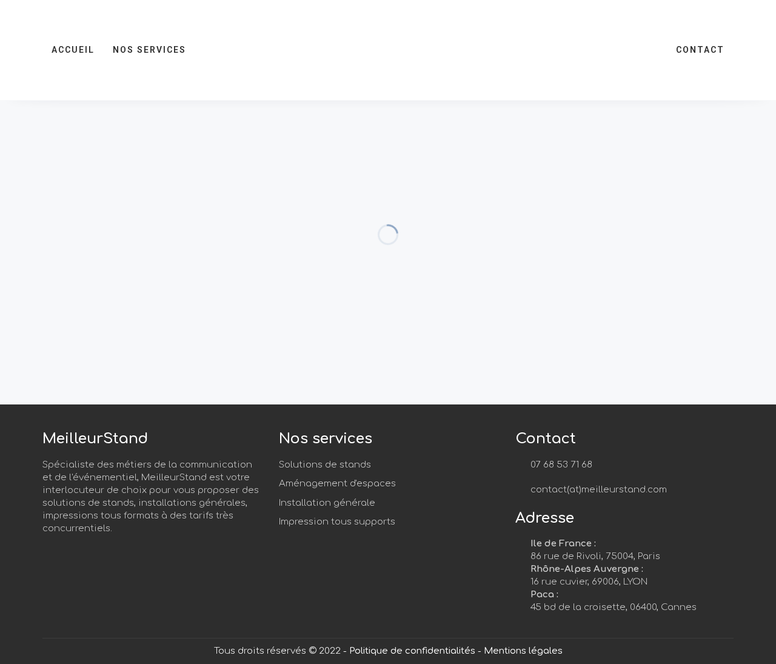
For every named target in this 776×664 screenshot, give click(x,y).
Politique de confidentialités (412, 651)
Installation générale (327, 503)
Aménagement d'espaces (337, 483)
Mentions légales (523, 651)
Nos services (149, 50)
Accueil (73, 50)
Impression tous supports (337, 522)
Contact (700, 50)
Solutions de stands (325, 465)
